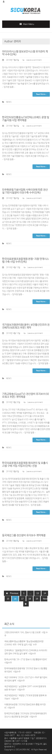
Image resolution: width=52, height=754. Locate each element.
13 (37, 593)
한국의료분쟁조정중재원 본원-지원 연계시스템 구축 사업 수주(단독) (25, 260)
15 (8, 598)
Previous (13, 593)
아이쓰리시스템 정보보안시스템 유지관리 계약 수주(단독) (25, 53)
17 (22, 598)
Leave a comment (34, 60)
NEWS (9, 102)
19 (37, 598)
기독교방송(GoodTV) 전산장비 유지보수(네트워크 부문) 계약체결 (25, 395)
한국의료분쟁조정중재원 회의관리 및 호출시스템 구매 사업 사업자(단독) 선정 (25, 464)
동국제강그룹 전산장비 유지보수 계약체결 (23, 535)
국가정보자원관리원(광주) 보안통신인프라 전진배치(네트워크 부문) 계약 (26, 326)
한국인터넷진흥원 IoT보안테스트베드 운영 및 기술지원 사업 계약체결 (25, 119)
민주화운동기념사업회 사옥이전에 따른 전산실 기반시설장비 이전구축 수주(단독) (25, 191)
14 (45, 593)
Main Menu (28, 24)
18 (29, 598)
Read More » (41, 94)
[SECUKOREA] (25, 9)
